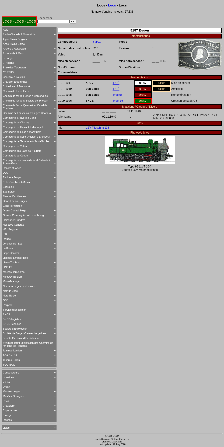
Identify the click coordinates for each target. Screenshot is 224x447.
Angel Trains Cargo (14, 43)
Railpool (7, 304)
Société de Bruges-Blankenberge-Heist (25, 333)
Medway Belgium (13, 276)
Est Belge (8, 186)
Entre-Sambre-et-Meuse (17, 182)
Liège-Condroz (11, 253)
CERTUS (8, 72)
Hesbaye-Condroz (13, 224)
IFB (5, 234)
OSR (6, 300)
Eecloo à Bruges (12, 177)
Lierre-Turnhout (11, 262)
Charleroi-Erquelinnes (15, 81)
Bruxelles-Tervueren (14, 67)
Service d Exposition (14, 309)
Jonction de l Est (12, 243)
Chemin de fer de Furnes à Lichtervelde (25, 95)
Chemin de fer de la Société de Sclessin (25, 100)
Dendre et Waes (12, 167)
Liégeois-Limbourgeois (16, 257)
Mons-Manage (11, 281)
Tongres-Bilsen (11, 359)
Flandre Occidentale (14, 196)
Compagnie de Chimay (16, 122)
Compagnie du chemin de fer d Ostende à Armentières (26, 162)
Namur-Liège (10, 290)
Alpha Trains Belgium (15, 39)
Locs (112, 5)
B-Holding (8, 62)
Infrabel (7, 238)
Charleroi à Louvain (14, 76)
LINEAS (7, 267)
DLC (5, 172)
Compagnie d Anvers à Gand (19, 117)
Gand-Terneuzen (12, 205)
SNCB (6, 314)
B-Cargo (7, 58)
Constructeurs (11, 372)
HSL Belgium (10, 229)
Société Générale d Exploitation (20, 338)
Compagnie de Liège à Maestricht (22, 131)
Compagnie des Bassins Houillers (22, 150)
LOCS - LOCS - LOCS (19, 21)
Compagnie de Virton (15, 146)
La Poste (8, 248)
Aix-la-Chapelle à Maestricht (19, 34)
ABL (5, 29)
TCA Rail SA (10, 355)
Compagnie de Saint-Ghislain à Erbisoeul (26, 136)
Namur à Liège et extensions (19, 286)
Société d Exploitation (15, 328)
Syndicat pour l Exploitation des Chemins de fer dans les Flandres (28, 344)
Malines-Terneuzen (13, 271)
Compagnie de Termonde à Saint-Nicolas (26, 141)
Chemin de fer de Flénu (16, 91)
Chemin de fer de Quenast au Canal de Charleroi (25, 107)
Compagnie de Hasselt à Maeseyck (23, 127)
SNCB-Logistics (12, 319)
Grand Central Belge (14, 210)
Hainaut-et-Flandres (14, 219)
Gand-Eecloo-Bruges (15, 201)
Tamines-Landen (12, 350)
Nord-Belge (9, 295)
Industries (8, 377)
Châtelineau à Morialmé (16, 86)
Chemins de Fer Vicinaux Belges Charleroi (27, 112)
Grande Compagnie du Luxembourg (23, 215)
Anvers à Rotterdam (14, 48)
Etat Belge (9, 191)
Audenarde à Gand (13, 53)
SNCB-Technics (12, 323)
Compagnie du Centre (15, 155)
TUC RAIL (9, 364)
